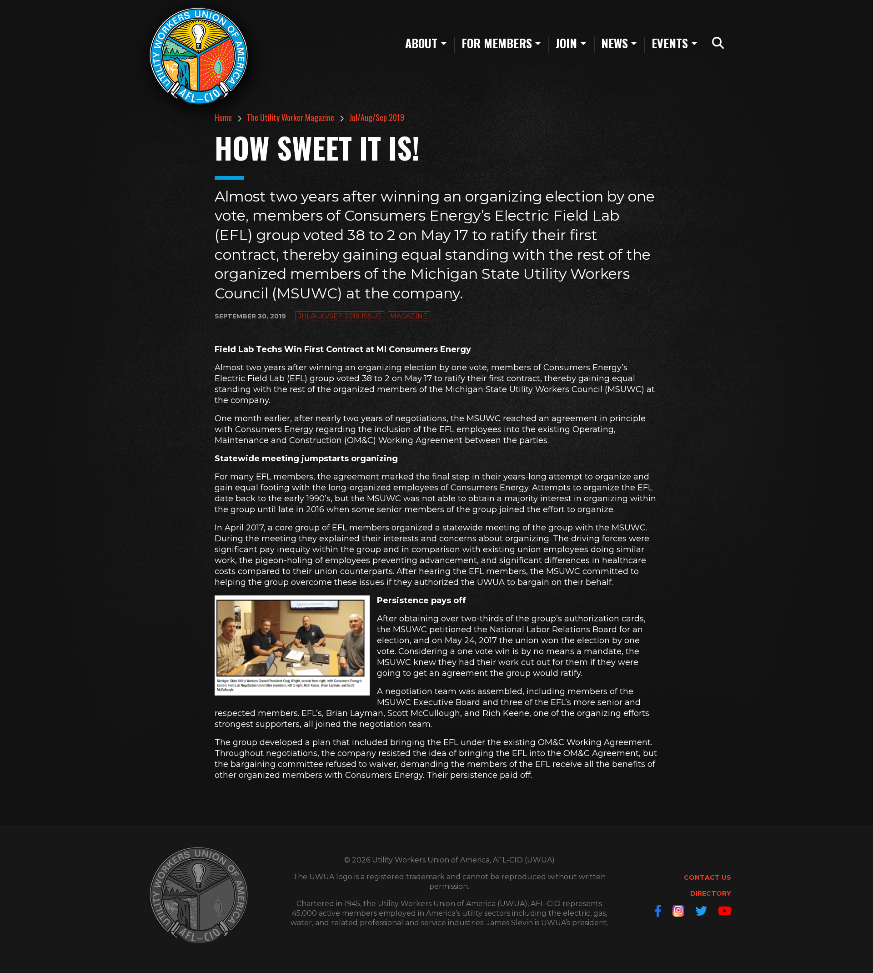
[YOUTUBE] (724, 910)
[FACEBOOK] (658, 910)
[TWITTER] (701, 910)
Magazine (408, 316)
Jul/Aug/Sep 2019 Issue (339, 316)
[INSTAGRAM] (678, 910)
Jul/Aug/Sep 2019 (376, 117)
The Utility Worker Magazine (290, 117)
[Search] (718, 43)
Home (223, 117)
